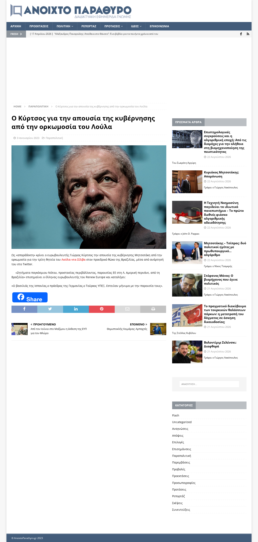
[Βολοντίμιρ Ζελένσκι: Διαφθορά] (187, 352)
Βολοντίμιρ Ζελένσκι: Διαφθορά (220, 344)
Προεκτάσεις (180, 476)
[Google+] (248, 34)
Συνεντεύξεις (181, 510)
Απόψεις (177, 435)
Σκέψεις (177, 503)
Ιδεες (135, 26)
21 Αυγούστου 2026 (219, 288)
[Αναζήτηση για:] (209, 384)
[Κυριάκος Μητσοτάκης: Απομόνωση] (187, 181)
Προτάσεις (179, 489)
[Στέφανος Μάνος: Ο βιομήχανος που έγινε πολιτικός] (187, 285)
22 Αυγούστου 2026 (219, 157)
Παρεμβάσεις (181, 462)
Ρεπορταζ (88, 26)
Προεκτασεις (38, 26)
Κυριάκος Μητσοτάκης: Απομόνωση (221, 174)
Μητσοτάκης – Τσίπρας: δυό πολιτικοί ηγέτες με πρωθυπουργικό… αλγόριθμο (225, 249)
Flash (175, 415)
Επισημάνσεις (181, 449)
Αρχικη (15, 26)
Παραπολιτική (54, 138)
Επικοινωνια (159, 26)
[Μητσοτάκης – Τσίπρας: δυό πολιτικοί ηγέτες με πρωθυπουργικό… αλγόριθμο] (187, 252)
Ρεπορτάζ (178, 496)
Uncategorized (182, 422)
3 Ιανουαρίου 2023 (28, 138)
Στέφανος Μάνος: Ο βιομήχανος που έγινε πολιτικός (221, 279)
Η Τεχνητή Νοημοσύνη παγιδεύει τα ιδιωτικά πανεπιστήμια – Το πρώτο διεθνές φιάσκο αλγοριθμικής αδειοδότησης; (224, 212)
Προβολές (178, 469)
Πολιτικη (63, 26)
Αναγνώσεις (180, 429)
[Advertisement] (129, 73)
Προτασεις (112, 26)
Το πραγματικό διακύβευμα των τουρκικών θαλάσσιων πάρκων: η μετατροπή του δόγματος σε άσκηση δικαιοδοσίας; (225, 314)
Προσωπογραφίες (184, 483)
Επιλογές (178, 442)
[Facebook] (240, 34)
